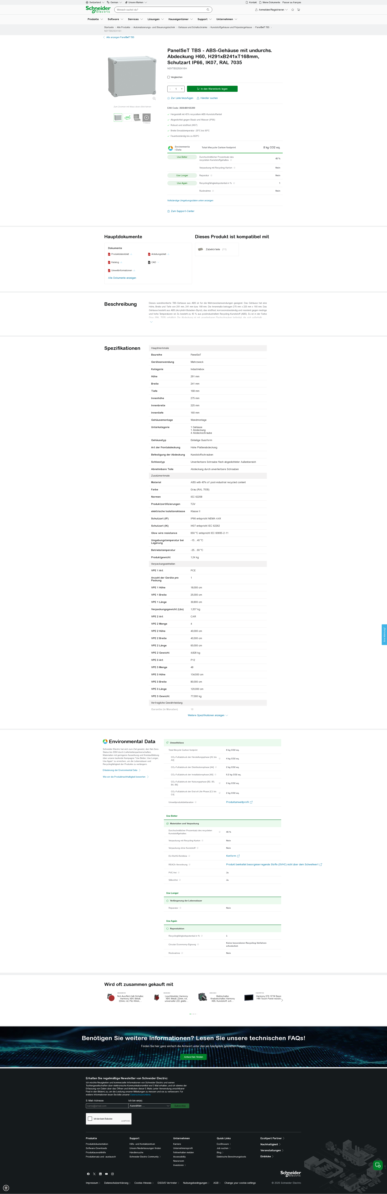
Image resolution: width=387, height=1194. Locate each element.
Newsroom (178, 1161)
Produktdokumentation (97, 1144)
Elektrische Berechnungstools (231, 1156)
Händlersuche (136, 1152)
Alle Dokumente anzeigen (122, 277)
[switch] (6, 1187)
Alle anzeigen (120, 37)
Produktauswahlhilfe (96, 1152)
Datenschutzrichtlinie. (140, 1094)
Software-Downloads (96, 1148)
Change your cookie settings (240, 1182)
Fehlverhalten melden (183, 1152)
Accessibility (179, 1156)
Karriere (177, 1144)
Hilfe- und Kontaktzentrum (142, 1144)
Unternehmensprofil (183, 1148)
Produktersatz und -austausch (101, 1156)
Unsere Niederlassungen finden (145, 1148)
